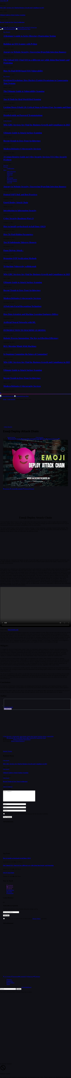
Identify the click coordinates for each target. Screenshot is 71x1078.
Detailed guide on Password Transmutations (22, 115)
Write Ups (9, 174)
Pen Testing (6, 76)
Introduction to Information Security (19, 210)
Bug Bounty (6, 32)
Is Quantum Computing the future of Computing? (25, 354)
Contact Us (9, 981)
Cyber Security (7, 121)
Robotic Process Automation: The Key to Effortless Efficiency (30, 338)
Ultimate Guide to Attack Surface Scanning (12, 15)
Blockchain (10, 178)
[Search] (0, 393)
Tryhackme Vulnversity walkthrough (19, 266)
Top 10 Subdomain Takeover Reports (19, 242)
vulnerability (50, 736)
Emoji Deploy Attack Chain (15, 202)
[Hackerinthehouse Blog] (16, 29)
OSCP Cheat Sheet (8, 872)
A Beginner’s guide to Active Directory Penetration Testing (29, 36)
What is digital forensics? (18, 741)
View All (9, 182)
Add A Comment (7, 786)
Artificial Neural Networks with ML (19, 322)
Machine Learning (12, 179)
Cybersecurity (15, 736)
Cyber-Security (7, 736)
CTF (8, 176)
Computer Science (12, 181)
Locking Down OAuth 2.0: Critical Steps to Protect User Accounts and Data (37, 107)
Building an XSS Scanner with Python (20, 44)
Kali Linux (10, 173)
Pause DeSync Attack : (13, 250)
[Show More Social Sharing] (58, 439)
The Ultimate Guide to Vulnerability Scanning (23, 91)
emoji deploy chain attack (27, 736)
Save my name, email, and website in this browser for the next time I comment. (26, 814)
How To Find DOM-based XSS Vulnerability (23, 71)
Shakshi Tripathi (11, 437)
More (4, 170)
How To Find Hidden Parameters (18, 234)
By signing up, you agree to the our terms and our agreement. (26, 918)
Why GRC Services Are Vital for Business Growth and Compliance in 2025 (22, 7)
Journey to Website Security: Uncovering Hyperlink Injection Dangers (34, 52)
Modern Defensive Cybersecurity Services (22, 149)
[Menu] (0, 29)
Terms (8, 984)
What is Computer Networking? (22, 739)
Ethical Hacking (11, 171)
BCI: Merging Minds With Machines (19, 346)
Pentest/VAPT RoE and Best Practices (20, 194)
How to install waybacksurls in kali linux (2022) (24, 226)
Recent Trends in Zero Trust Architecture (12, 22)
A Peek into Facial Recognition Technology (22, 306)
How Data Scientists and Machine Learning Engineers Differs (30, 314)
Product (5, 167)
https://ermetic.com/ (13, 629)
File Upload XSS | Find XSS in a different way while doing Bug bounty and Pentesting (28, 865)
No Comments (40, 437)
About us (9, 979)
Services (5, 165)
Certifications (10, 168)
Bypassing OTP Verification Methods (19, 258)
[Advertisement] (35, 413)
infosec (44, 736)
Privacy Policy (37, 918)
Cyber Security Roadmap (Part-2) (18, 218)
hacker (36, 736)
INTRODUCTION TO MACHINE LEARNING (24, 330)
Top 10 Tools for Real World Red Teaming (22, 99)
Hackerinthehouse (26, 987)
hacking (40, 736)
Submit (19, 989)
